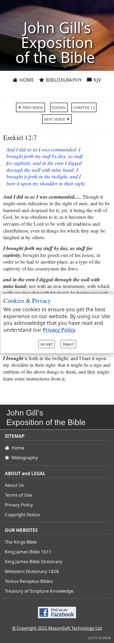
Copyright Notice (22, 514)
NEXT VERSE (55, 119)
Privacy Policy (19, 505)
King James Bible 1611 (28, 552)
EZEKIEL (59, 107)
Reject (68, 344)
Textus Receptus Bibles (29, 581)
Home (26, 80)
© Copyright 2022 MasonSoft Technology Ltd (57, 628)
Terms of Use (18, 495)
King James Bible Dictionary (33, 561)
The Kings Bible (21, 542)
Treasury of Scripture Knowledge (39, 591)
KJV (96, 80)
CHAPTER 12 (84, 107)
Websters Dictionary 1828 (32, 571)
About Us (14, 485)
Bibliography (63, 80)
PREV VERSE (32, 107)
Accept (46, 344)
